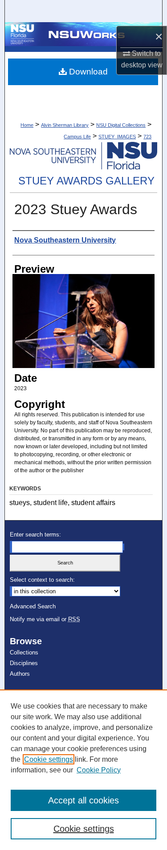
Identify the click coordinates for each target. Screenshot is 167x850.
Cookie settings (48, 759)
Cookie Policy (99, 770)
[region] (83, 769)
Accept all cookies (83, 800)
